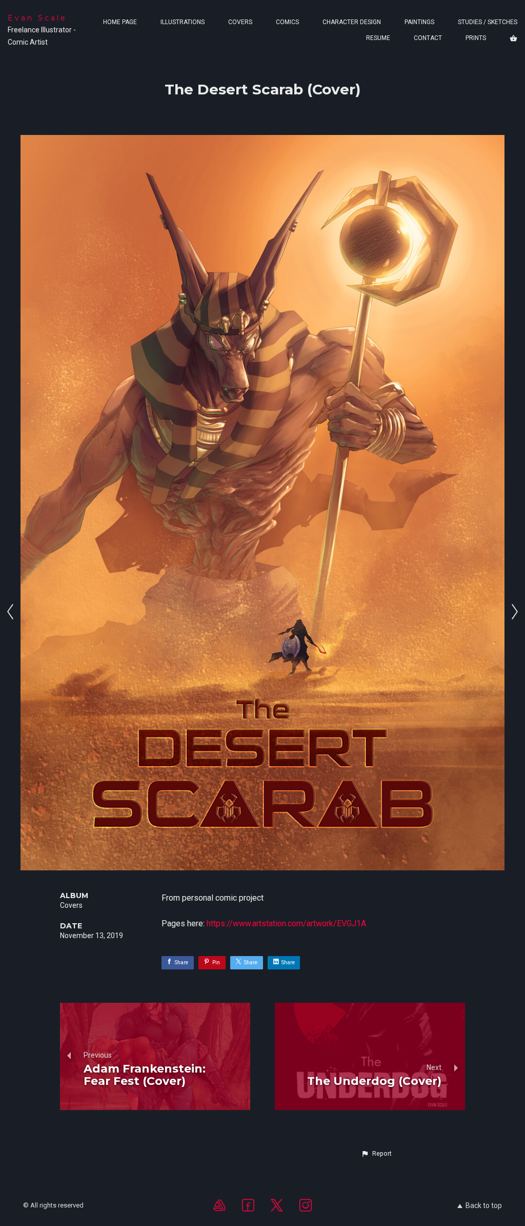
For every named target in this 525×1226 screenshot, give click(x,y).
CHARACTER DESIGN (351, 22)
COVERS (240, 22)
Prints (476, 38)
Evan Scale (37, 18)
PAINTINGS (419, 22)
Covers (71, 905)
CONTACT (428, 38)
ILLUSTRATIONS (182, 22)
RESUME (378, 38)
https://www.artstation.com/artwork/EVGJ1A (286, 923)
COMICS (287, 22)
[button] (376, 1153)
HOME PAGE (120, 22)
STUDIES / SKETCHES (487, 22)
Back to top (484, 1205)
